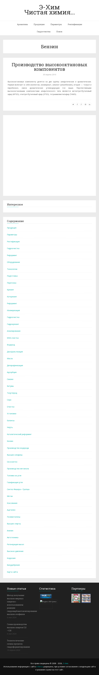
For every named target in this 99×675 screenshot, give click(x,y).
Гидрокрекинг (13, 324)
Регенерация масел (15, 544)
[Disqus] (49, 155)
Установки (11, 413)
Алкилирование (13, 331)
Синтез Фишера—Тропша (18, 489)
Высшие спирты (14, 523)
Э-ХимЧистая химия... (49, 9)
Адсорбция (11, 372)
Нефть (10, 427)
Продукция (39, 24)
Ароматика (22, 24)
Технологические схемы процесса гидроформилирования (18, 643)
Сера (9, 400)
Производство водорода (18, 448)
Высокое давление (15, 551)
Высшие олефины (14, 455)
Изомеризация (13, 310)
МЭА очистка (13, 338)
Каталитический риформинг (19, 434)
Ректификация (75, 24)
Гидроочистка (43, 31)
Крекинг (10, 289)
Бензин (10, 441)
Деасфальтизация (15, 351)
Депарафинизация (15, 365)
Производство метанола (18, 468)
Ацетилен (11, 510)
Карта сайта (12, 572)
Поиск (59, 31)
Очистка (10, 406)
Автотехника (12, 537)
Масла (10, 358)
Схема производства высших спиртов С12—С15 (17, 627)
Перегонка (11, 283)
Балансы (10, 420)
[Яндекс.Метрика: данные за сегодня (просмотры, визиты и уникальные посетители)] (48, 601)
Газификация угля (15, 482)
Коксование (12, 503)
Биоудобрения (13, 565)
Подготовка (12, 276)
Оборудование (13, 262)
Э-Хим (65, 663)
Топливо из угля (14, 475)
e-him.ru (39, 666)
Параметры (56, 24)
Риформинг (12, 255)
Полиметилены (13, 517)
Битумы (10, 386)
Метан (10, 496)
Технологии (12, 269)
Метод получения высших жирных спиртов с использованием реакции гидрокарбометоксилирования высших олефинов (22, 604)
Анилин (10, 530)
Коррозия (11, 558)
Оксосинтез (12, 462)
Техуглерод (12, 393)
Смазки (10, 379)
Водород (11, 344)
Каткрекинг (12, 296)
